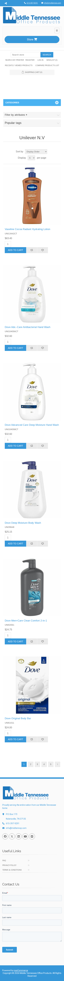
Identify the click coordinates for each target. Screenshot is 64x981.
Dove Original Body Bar (18, 718)
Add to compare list (31, 250)
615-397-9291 (32, 3)
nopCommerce (21, 970)
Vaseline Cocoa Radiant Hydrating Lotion (27, 229)
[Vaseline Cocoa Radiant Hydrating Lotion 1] (32, 196)
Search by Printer (14, 60)
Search (47, 55)
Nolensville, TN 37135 (16, 819)
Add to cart (15, 250)
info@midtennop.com (52, 3)
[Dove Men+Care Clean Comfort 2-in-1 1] (32, 587)
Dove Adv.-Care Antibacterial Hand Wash (27, 327)
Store (30, 39)
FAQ (4, 860)
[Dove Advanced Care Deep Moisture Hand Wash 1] (32, 392)
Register (30, 60)
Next (57, 764)
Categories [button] (12, 102)
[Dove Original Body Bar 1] (32, 685)
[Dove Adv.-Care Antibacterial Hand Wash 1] (32, 294)
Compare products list (47, 65)
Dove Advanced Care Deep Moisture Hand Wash (32, 424)
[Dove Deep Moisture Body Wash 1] (32, 489)
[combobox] (25, 54)
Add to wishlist (42, 250)
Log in (40, 60)
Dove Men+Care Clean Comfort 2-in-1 (26, 620)
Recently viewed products (18, 65)
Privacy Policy (9, 865)
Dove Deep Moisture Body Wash (23, 522)
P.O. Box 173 (11, 814)
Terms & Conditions (12, 870)
